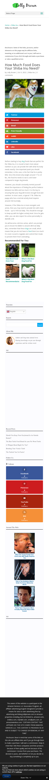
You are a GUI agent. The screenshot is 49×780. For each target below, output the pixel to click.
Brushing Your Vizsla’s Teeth (15, 448)
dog (23, 161)
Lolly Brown (11, 72)
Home (7, 25)
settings (19, 772)
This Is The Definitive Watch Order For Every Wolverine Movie (25, 583)
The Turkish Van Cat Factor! (15, 452)
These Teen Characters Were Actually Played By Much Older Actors (24, 609)
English (12, 311)
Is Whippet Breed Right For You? (17, 445)
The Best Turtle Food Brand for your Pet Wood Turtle (23, 441)
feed (30, 231)
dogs (27, 228)
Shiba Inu (14, 25)
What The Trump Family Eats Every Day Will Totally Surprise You (25, 556)
